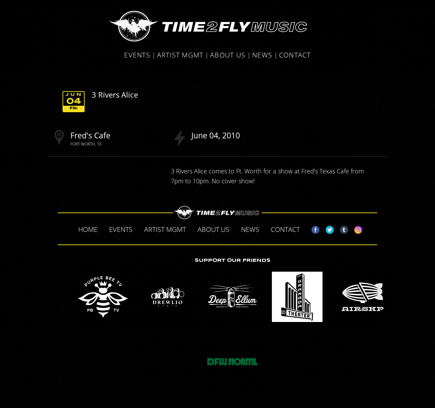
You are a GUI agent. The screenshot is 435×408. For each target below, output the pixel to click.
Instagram (355, 228)
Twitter (327, 228)
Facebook (312, 228)
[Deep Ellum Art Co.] (232, 297)
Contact (295, 55)
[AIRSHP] (362, 297)
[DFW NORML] (232, 362)
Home (88, 229)
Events (137, 55)
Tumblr (341, 228)
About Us (227, 55)
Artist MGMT (180, 55)
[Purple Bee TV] (103, 297)
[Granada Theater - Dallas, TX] (297, 297)
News (262, 55)
